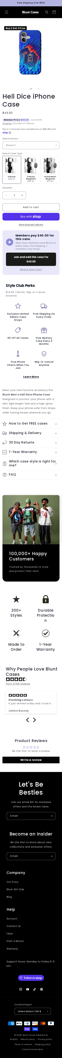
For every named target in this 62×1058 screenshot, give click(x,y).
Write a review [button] (31, 760)
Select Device (10, 138)
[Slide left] (23, 88)
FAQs (10, 933)
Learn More (31, 376)
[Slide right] (38, 88)
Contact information (32, 1049)
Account (12, 918)
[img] (33, 679)
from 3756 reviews (18, 683)
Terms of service (23, 1044)
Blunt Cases (29, 1035)
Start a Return (15, 941)
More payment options (31, 224)
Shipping (6, 123)
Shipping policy (43, 1044)
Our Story (12, 882)
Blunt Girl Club (15, 889)
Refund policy (28, 1039)
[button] (6, 12)
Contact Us (14, 926)
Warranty (12, 948)
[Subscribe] (51, 816)
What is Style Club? (31, 269)
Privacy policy (45, 1039)
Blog (9, 897)
